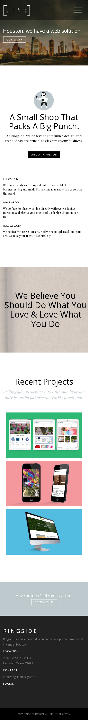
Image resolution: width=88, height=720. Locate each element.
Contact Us (44, 602)
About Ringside (44, 154)
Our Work (14, 39)
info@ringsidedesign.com (19, 677)
